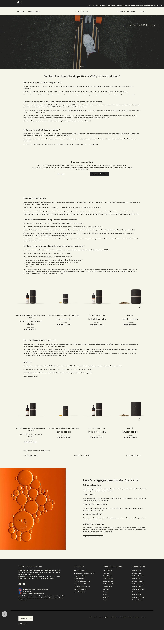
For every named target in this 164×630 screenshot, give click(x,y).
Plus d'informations (82, 169)
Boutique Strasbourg (138, 597)
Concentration (107, 586)
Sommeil (105, 597)
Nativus (25, 623)
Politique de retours (133, 617)
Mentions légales (103, 617)
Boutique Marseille (138, 581)
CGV (91, 617)
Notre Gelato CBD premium (73, 110)
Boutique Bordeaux (138, 589)
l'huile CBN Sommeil (50, 105)
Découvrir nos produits (93, 537)
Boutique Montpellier (138, 584)
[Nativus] (82, 11)
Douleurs (106, 589)
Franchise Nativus (79, 592)
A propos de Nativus (80, 570)
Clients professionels (80, 589)
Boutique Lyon (136, 570)
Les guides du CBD (80, 584)
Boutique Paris (136, 573)
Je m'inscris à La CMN (99, 174)
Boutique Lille (136, 578)
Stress (105, 600)
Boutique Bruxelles (138, 576)
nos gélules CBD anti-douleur (66, 116)
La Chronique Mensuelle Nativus (84, 573)
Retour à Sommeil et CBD (82, 455)
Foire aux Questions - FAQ (82, 581)
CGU (95, 617)
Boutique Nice (136, 592)
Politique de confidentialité (118, 617)
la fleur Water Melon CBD (121, 110)
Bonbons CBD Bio (108, 584)
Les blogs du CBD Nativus (82, 586)
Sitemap (143, 617)
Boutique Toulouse (137, 586)
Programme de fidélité (81, 576)
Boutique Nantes (137, 594)
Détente (105, 592)
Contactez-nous (79, 578)
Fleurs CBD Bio (107, 570)
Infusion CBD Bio (108, 578)
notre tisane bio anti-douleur (57, 118)
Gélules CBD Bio (108, 581)
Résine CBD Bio (107, 576)
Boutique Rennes (137, 600)
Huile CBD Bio (107, 573)
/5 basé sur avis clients (93, 5)
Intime (105, 594)
